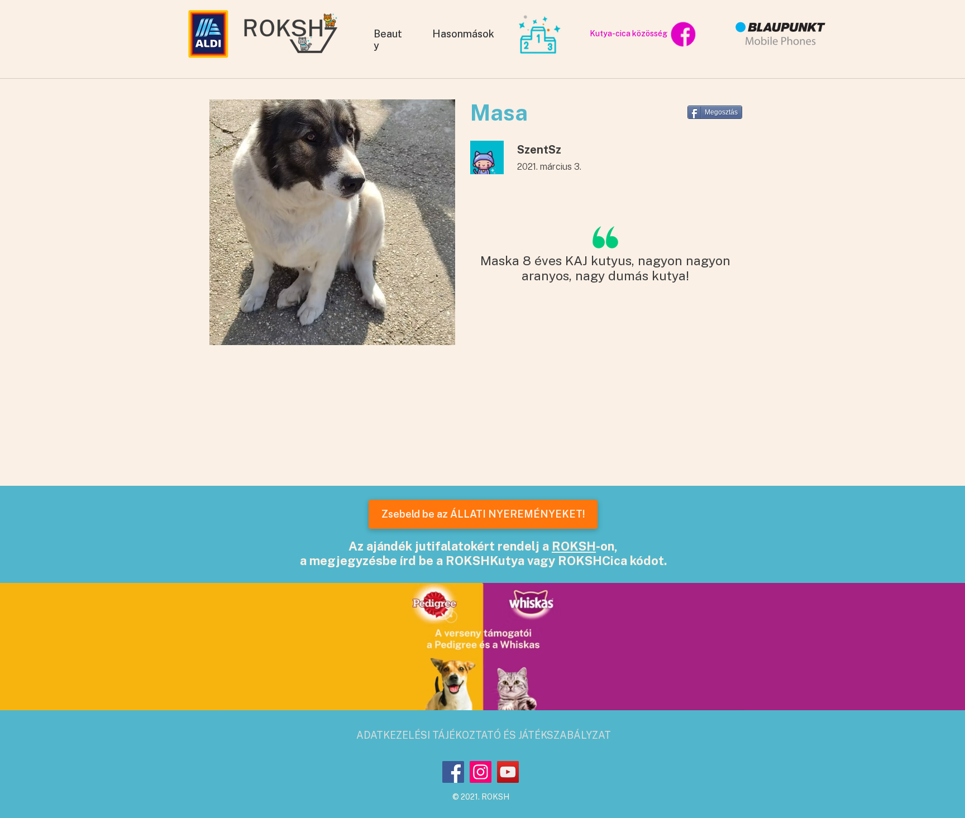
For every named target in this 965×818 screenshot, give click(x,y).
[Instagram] (480, 772)
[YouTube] (508, 772)
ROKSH (574, 546)
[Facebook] (453, 772)
